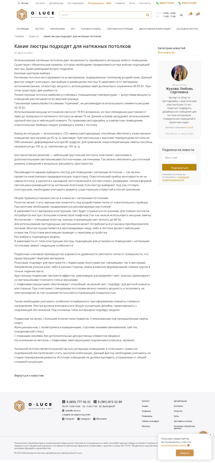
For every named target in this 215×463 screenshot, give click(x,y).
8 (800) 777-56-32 (79, 401)
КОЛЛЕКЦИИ (23, 28)
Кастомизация (75, 3)
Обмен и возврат (150, 421)
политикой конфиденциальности (175, 178)
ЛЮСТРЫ (39, 28)
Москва (24, 3)
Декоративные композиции (154, 28)
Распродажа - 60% (99, 3)
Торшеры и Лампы (91, 28)
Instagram (85, 419)
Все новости (166, 52)
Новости (178, 411)
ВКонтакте (101, 419)
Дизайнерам (56, 3)
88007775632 (167, 3)
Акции (145, 406)
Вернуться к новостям (29, 375)
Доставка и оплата (183, 421)
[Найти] (147, 15)
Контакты (144, 3)
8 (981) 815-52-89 (110, 401)
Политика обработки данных (184, 427)
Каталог (40, 3)
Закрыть (184, 452)
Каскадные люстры (187, 28)
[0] (197, 14)
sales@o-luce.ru (72, 410)
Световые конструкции (120, 28)
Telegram (69, 419)
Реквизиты (147, 416)
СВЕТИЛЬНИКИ (57, 28)
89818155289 (189, 3)
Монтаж (146, 426)
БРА (73, 28)
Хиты (132, 3)
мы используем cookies (174, 445)
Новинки (120, 3)
